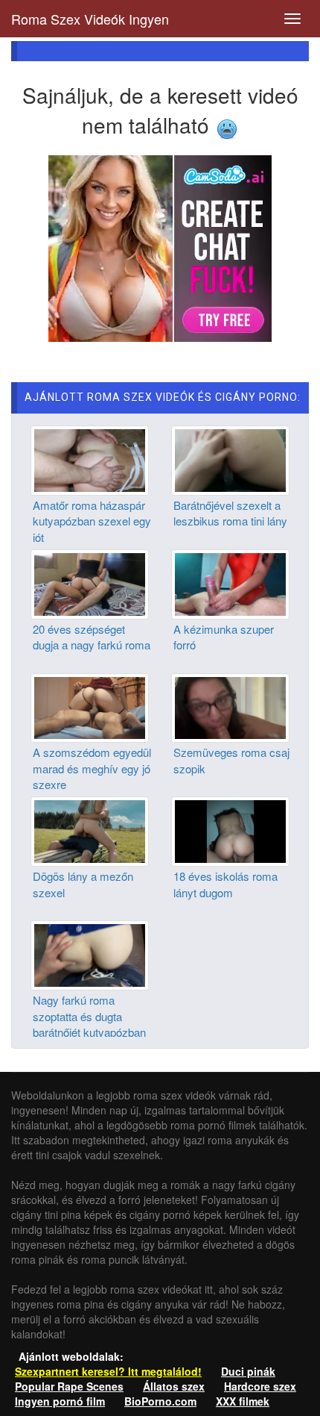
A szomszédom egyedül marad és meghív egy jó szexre (92, 768)
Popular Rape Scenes (69, 1386)
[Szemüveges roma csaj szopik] (230, 706)
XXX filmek (242, 1401)
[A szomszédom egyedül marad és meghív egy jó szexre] (90, 706)
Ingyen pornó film (60, 1401)
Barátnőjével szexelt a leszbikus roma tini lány (230, 512)
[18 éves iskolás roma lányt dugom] (230, 830)
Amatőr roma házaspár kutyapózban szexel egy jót (92, 521)
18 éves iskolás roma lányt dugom (225, 883)
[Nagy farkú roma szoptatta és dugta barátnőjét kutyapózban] (90, 953)
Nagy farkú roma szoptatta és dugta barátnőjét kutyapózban (89, 1016)
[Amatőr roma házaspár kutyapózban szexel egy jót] (90, 459)
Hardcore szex (260, 1386)
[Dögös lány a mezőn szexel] (90, 830)
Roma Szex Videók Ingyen (90, 18)
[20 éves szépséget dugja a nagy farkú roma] (90, 582)
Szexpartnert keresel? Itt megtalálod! (108, 1371)
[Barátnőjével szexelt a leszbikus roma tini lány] (230, 459)
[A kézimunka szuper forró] (230, 582)
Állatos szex (174, 1386)
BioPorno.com (160, 1401)
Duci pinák (248, 1371)
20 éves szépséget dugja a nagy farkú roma (91, 636)
